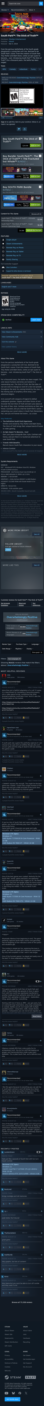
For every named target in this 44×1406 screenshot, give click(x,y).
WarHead (10, 807)
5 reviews (10, 770)
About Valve (27, 1330)
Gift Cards (8, 1346)
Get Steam (27, 1355)
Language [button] (35, 644)
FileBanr (10, 768)
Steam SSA (8, 1334)
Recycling (26, 1342)
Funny (33, 69)
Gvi (8, 974)
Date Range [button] (6, 649)
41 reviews (20, 921)
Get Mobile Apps (12, 1399)
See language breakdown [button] (5, 604)
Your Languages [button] (13, 659)
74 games (10, 730)
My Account (27, 1367)
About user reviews (22, 604)
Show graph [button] (36, 652)
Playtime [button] (18, 649)
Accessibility (9, 1359)
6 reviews (10, 1111)
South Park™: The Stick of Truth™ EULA (17, 277)
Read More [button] (37, 1016)
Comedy (13, 69)
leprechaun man (13, 727)
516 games (10, 1035)
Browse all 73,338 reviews (22, 1302)
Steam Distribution (11, 1342)
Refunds (8, 1371)
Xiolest (9, 919)
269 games (10, 921)
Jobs (24, 1334)
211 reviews (21, 976)
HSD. (9, 675)
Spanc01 (10, 861)
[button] (5, 10)
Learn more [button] (36, 320)
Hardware (26, 1338)
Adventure (23, 69)
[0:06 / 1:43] (22, 96)
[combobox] (23, 4)
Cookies (7, 1367)
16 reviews (10, 809)
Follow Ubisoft (13, 544)
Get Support (27, 1363)
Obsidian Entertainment (17, 39)
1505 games (11, 976)
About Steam (9, 1330)
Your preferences (36, 604)
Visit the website (8, 342)
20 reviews (19, 730)
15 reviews (10, 863)
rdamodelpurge (12, 1072)
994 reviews (21, 677)
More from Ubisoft (18, 530)
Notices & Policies (11, 1363)
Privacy (7, 1355)
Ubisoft (11, 41)
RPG (4, 69)
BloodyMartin (12, 1108)
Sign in (3, 122)
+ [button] (39, 69)
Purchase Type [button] (21, 644)
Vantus (9, 1033)
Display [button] (29, 649)
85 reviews (20, 1035)
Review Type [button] (6, 644)
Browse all (36, 214)
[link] (22, 176)
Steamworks (9, 1338)
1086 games (11, 677)
